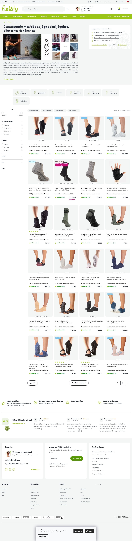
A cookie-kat (42, 530)
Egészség (33, 498)
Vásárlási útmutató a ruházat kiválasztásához (106, 38)
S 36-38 (67, 140)
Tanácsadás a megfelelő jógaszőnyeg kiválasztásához (108, 32)
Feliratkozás (76, 458)
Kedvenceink (63, 505)
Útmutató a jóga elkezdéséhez (102, 40)
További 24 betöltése (79, 383)
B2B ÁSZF (95, 461)
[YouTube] (14, 469)
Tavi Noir (13, 147)
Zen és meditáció (85, 498)
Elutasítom (78, 531)
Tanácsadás (95, 467)
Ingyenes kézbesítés (97, 464)
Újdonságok (13, 131)
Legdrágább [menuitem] (59, 110)
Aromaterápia (63, 501)
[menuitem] (6, 16)
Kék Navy (41, 360)
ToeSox (13, 150)
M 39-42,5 (41, 140)
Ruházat (33, 489)
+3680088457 (87, 9)
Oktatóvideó (123, 45)
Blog (91, 1)
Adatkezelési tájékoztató (38, 1)
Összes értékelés (18, 423)
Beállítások (42, 536)
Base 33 (13, 144)
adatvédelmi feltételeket (56, 466)
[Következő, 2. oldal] (122, 383)
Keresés (67, 9)
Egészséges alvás (85, 501)
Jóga (81, 492)
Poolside (118, 360)
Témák (32, 508)
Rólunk (3, 492)
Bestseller (13, 134)
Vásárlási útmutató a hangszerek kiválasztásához (107, 35)
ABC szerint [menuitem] (72, 110)
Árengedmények (35, 505)
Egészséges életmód (65, 489)
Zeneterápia (63, 492)
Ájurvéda (82, 489)
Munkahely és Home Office (67, 498)
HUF (98, 1)
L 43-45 (61, 183)
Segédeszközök (35, 495)
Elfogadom (89, 531)
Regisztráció (119, 1)
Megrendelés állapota (98, 474)
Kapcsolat (4, 1)
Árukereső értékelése (98, 471)
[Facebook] (6, 469)
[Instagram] (10, 469)
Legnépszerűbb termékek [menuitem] (33, 111)
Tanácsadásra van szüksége (99, 45)
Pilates (82, 495)
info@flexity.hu (13, 460)
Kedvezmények (13, 128)
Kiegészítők (34, 501)
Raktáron (13, 125)
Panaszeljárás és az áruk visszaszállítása (19, 1)
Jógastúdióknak (64, 495)
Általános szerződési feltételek (55, 1)
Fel (33, 383)
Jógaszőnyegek (35, 492)
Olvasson (8, 79)
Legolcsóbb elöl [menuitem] (46, 110)
